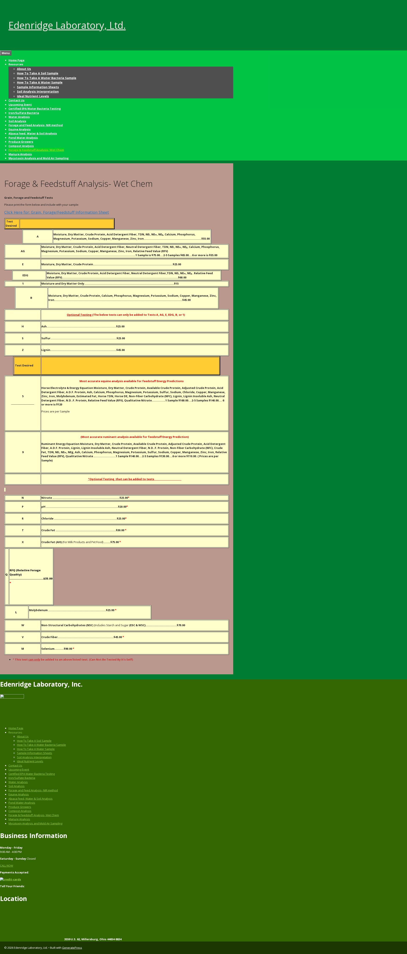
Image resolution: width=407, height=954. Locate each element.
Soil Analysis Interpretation (38, 91)
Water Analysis (19, 117)
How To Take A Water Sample (40, 82)
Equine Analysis (19, 129)
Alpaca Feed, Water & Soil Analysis (32, 133)
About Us (24, 69)
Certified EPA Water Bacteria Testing (34, 108)
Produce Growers (20, 142)
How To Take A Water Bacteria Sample (46, 78)
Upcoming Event (20, 104)
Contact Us (16, 100)
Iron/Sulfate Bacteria (23, 113)
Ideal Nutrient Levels (33, 96)
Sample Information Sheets (38, 87)
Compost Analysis (21, 146)
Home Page (16, 60)
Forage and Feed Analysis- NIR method (35, 125)
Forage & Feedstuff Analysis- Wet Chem (36, 150)
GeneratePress (72, 948)
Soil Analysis (17, 121)
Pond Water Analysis (23, 138)
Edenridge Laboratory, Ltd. (67, 25)
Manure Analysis (20, 154)
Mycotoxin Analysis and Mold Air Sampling (38, 158)
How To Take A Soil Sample (37, 73)
